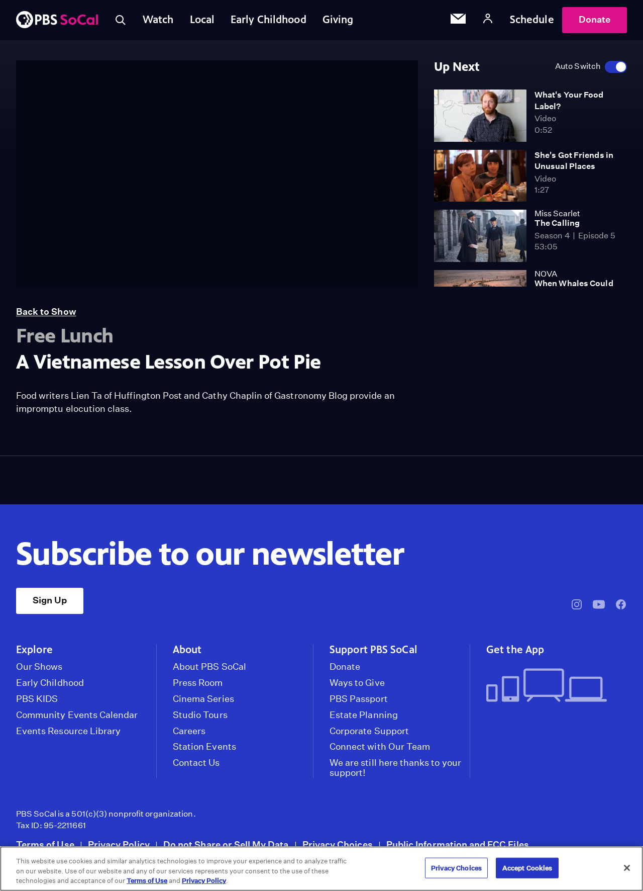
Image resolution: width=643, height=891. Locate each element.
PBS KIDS (37, 699)
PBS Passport (359, 699)
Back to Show (46, 311)
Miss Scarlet (557, 213)
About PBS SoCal (209, 667)
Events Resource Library (68, 731)
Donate (594, 19)
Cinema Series (203, 699)
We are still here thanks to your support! (395, 768)
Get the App (515, 650)
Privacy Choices (337, 844)
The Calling (557, 223)
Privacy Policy (119, 844)
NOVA (545, 274)
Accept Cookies (527, 867)
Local (202, 20)
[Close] (627, 868)
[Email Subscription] (458, 20)
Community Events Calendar (77, 715)
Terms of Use (45, 844)
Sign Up (50, 600)
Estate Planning (364, 715)
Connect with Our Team (380, 747)
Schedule (532, 20)
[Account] (488, 20)
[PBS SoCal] (57, 20)
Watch (158, 20)
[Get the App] (552, 686)
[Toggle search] (120, 20)
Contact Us (196, 763)
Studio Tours (200, 715)
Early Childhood (268, 20)
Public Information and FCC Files (457, 844)
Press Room (198, 683)
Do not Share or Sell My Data (226, 844)
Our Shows (39, 667)
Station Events (204, 747)
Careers (189, 731)
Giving (338, 20)
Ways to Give (357, 683)
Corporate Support (369, 731)
